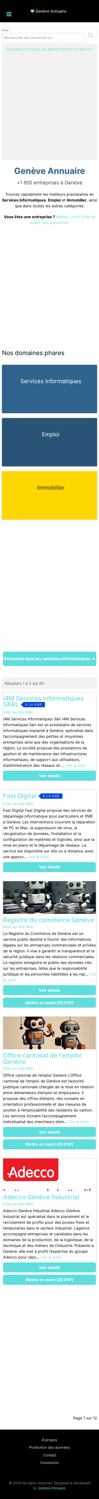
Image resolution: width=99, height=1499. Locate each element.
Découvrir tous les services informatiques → (50, 658)
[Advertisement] (49, 105)
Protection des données (49, 1447)
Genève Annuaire (51, 11)
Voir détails (49, 775)
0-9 (9, 49)
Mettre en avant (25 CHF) (49, 1002)
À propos (49, 1440)
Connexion (49, 1462)
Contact (49, 1455)
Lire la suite (75, 765)
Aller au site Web (18, 712)
